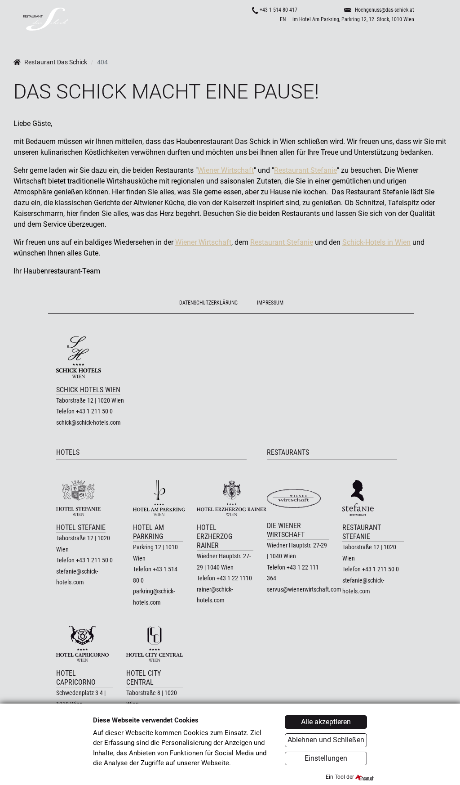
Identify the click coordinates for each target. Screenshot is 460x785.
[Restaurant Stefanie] (373, 498)
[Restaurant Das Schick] (122, 19)
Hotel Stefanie (81, 527)
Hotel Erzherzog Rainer (214, 536)
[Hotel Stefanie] (84, 498)
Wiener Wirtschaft (226, 170)
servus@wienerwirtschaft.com (304, 589)
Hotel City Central (143, 677)
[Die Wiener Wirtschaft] (298, 497)
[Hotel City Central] (154, 644)
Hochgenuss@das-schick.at (384, 10)
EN (283, 19)
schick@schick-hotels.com (88, 422)
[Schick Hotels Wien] (90, 357)
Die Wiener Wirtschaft (286, 530)
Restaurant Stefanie (305, 170)
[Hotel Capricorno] (84, 644)
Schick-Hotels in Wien (376, 242)
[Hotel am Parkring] (158, 498)
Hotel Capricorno (76, 677)
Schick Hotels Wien (88, 390)
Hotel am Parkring (148, 532)
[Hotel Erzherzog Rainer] (225, 498)
